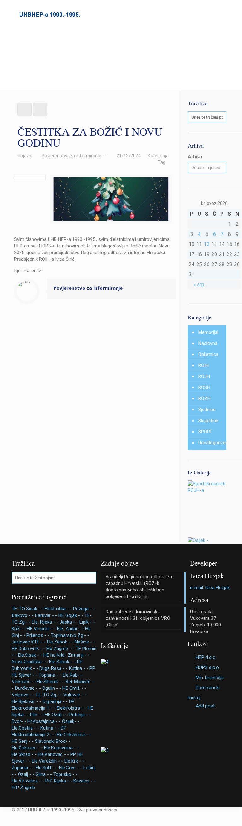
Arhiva (195, 157)
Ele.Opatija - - (25, 728)
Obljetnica (208, 354)
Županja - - (23, 768)
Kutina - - (78, 668)
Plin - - (36, 715)
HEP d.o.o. (206, 657)
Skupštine (208, 420)
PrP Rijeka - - (58, 781)
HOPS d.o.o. (208, 667)
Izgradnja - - (55, 701)
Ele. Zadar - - (70, 628)
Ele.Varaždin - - (47, 761)
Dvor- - (19, 721)
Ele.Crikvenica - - (74, 734)
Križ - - (19, 628)
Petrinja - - (80, 715)
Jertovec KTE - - (29, 642)
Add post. (206, 706)
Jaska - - (69, 622)
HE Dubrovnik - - (28, 648)
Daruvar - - (46, 615)
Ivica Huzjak (207, 575)
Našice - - (85, 642)
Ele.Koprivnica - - (61, 748)
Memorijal (208, 332)
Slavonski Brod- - (53, 741)
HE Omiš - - (74, 688)
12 (207, 244)
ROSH (204, 387)
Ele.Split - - (47, 768)
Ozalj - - (26, 774)
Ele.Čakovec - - (27, 748)
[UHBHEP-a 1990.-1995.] (49, 14)
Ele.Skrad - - (24, 754)
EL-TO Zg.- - (49, 695)
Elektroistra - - (71, 708)
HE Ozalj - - (56, 715)
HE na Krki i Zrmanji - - (66, 655)
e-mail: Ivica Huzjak (210, 587)
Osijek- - (70, 721)
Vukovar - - (75, 695)
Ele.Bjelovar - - (26, 701)
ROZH (204, 398)
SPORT (205, 431)
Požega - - (84, 609)
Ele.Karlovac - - (53, 754)
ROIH (203, 365)
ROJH (204, 376)
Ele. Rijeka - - (45, 622)
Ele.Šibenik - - (50, 681)
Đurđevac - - (28, 688)
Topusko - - (65, 774)
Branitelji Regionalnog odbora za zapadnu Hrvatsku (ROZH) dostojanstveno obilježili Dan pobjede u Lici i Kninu (139, 586)
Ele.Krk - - (74, 761)
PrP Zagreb (23, 787)
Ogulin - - (51, 688)
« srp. (199, 285)
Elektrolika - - (58, 609)
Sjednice (207, 409)
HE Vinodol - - (41, 628)
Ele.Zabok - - (60, 642)
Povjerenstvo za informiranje (71, 156)
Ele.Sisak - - (30, 655)
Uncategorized (210, 442)
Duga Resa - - (53, 668)
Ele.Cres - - (70, 768)
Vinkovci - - (23, 681)
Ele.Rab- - (73, 675)
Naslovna (207, 343)
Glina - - (44, 774)
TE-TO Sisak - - (27, 609)
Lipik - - (87, 622)
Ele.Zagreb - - (60, 648)
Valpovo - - (23, 695)
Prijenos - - (37, 635)
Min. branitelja (210, 677)
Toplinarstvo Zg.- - (70, 635)
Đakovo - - (23, 615)
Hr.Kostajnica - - (44, 721)
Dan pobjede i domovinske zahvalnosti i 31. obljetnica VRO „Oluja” (138, 618)
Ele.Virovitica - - (28, 781)
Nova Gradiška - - (30, 662)
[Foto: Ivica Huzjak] (207, 490)
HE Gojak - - (70, 615)
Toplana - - (50, 675)
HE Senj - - (23, 741)
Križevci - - (84, 781)
